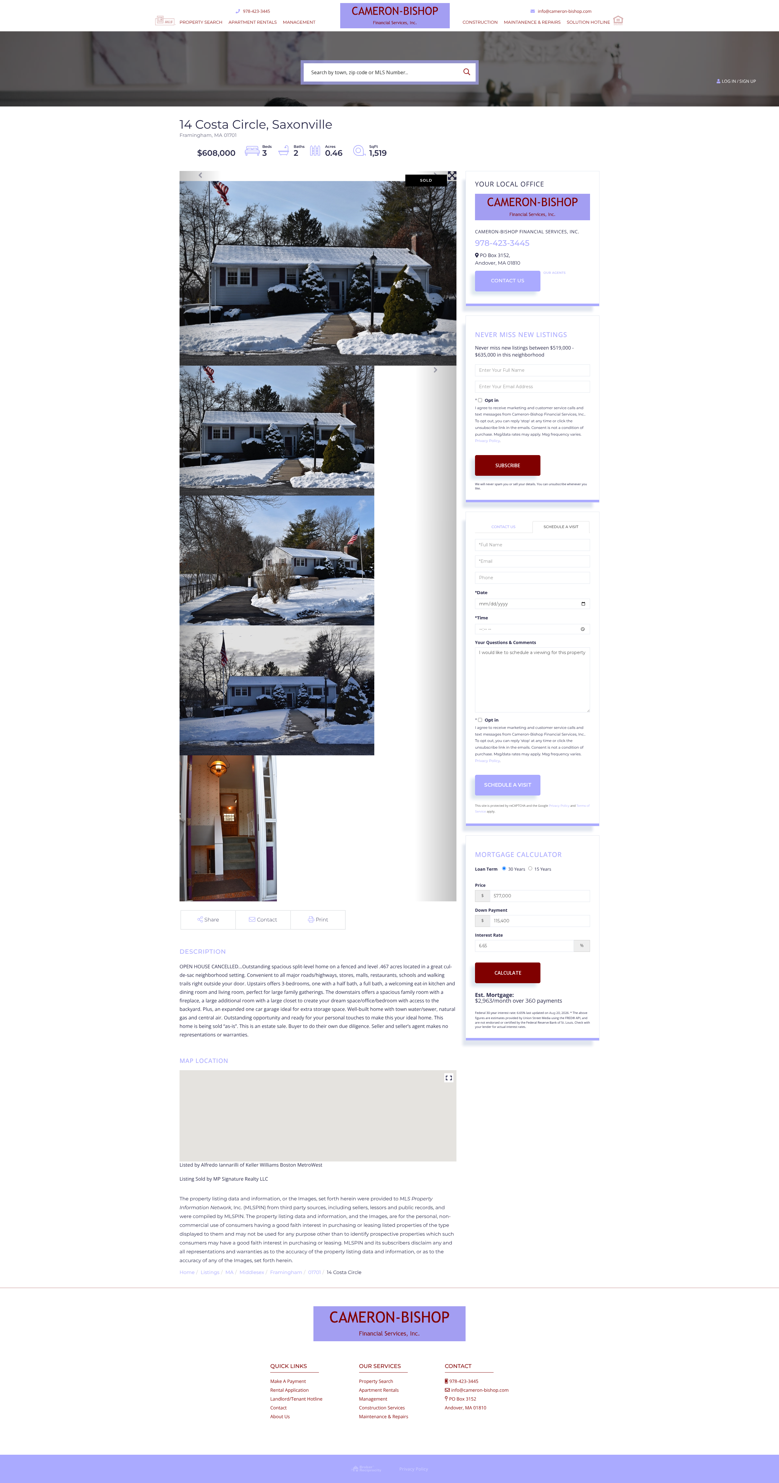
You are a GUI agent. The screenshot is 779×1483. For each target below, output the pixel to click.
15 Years (542, 869)
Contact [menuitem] (278, 1408)
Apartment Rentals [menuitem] (253, 22)
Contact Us (507, 281)
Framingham (286, 1273)
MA (229, 1273)
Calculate (507, 973)
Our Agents (554, 273)
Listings (210, 1273)
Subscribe (507, 465)
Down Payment (491, 910)
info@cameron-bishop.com (565, 11)
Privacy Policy (487, 441)
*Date (481, 592)
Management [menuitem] (299, 22)
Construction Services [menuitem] (382, 1408)
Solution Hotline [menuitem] (588, 22)
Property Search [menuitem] (201, 22)
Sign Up (747, 81)
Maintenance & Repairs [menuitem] (383, 1417)
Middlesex (251, 1273)
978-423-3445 (256, 11)
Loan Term (486, 869)
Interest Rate (489, 935)
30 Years (516, 869)
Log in (729, 81)
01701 (314, 1273)
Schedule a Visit (561, 527)
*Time (481, 618)
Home (187, 1273)
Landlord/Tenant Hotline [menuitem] (296, 1399)
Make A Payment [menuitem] (288, 1381)
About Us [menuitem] (280, 1417)
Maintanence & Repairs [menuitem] (532, 22)
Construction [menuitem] (480, 22)
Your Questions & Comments (505, 643)
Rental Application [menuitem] (289, 1390)
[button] (468, 72)
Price (480, 885)
